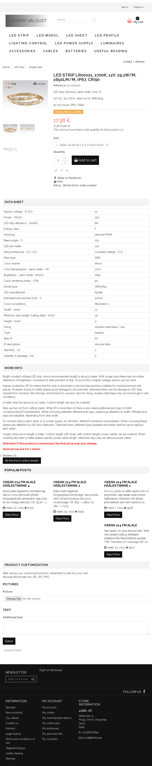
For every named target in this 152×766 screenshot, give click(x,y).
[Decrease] (65, 162)
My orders (48, 712)
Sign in (124, 7)
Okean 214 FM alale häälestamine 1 (120, 483)
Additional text (13, 617)
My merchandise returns (56, 717)
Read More (11, 514)
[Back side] (11, 150)
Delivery (10, 728)
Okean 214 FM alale (120, 525)
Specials (11, 707)
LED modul (48, 35)
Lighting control (28, 43)
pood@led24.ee (92, 737)
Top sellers (12, 717)
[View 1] (11, 130)
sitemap (140, 61)
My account (49, 707)
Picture (7, 591)
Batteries (76, 51)
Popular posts (18, 470)
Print (60, 181)
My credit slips (51, 723)
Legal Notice (13, 733)
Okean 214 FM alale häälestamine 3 (69, 483)
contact (127, 61)
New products (14, 712)
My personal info (52, 733)
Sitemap (10, 758)
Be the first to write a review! (80, 185)
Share (62, 170)
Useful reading (111, 51)
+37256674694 (90, 732)
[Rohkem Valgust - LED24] (27, 21)
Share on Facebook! (69, 177)
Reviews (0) (9, 455)
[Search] (94, 20)
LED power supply (74, 43)
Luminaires (112, 43)
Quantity (59, 151)
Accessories (22, 51)
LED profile (107, 35)
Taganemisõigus (15, 748)
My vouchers (50, 739)
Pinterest (67, 170)
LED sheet (76, 35)
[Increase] (65, 158)
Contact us (12, 723)
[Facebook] (144, 691)
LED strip (19, 35)
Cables (50, 51)
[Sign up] (33, 679)
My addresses (50, 728)
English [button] (138, 7)
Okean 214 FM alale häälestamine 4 (19, 483)
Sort (56, 138)
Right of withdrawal (50, 670)
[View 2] (28, 130)
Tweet (56, 170)
